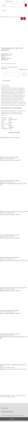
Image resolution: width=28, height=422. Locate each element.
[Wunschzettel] (21, 1)
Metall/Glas (11, 127)
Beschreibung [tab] (5, 86)
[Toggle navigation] (2, 1)
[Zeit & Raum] (9, 1)
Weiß (9, 124)
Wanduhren (9, 58)
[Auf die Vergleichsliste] (22, 18)
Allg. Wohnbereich (12, 119)
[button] (20, 1)
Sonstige (10, 125)
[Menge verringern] (2, 74)
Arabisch (10, 122)
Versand (21, 415)
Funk (9, 120)
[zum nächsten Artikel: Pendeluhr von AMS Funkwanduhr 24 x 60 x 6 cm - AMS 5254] (8, 10)
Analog (10, 117)
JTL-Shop (16, 418)
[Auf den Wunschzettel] (24, 18)
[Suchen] (26, 5)
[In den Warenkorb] (2, 15)
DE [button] (17, 1)
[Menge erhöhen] (24, 77)
